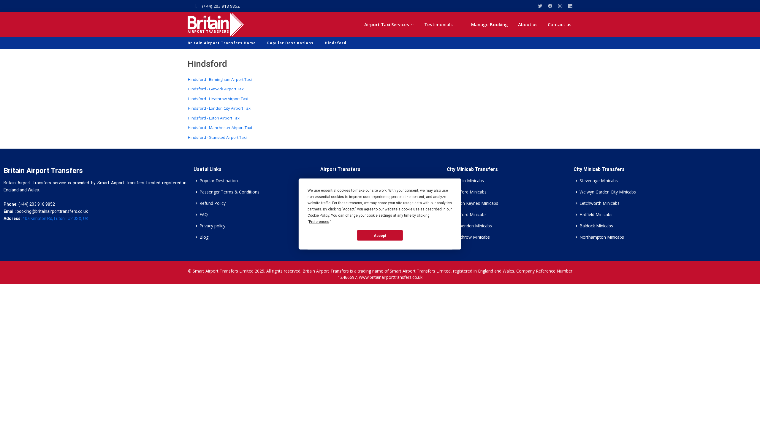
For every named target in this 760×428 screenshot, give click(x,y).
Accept (380, 235)
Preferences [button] (319, 222)
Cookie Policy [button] (318, 215)
